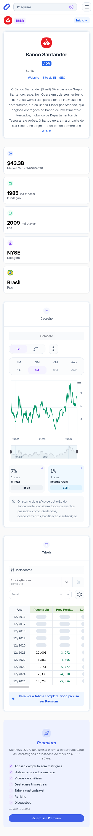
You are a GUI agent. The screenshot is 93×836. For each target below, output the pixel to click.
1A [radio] (19, 370)
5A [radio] (37, 370)
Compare (46, 336)
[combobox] (45, 7)
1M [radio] (19, 362)
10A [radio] (55, 370)
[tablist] (46, 314)
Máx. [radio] (74, 370)
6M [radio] (55, 362)
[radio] (18, 349)
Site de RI (49, 77)
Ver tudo (46, 130)
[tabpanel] (46, 433)
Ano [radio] (74, 362)
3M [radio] (37, 362)
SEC (62, 77)
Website (33, 77)
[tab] (46, 314)
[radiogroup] (46, 366)
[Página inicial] (6, 6)
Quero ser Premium (46, 818)
